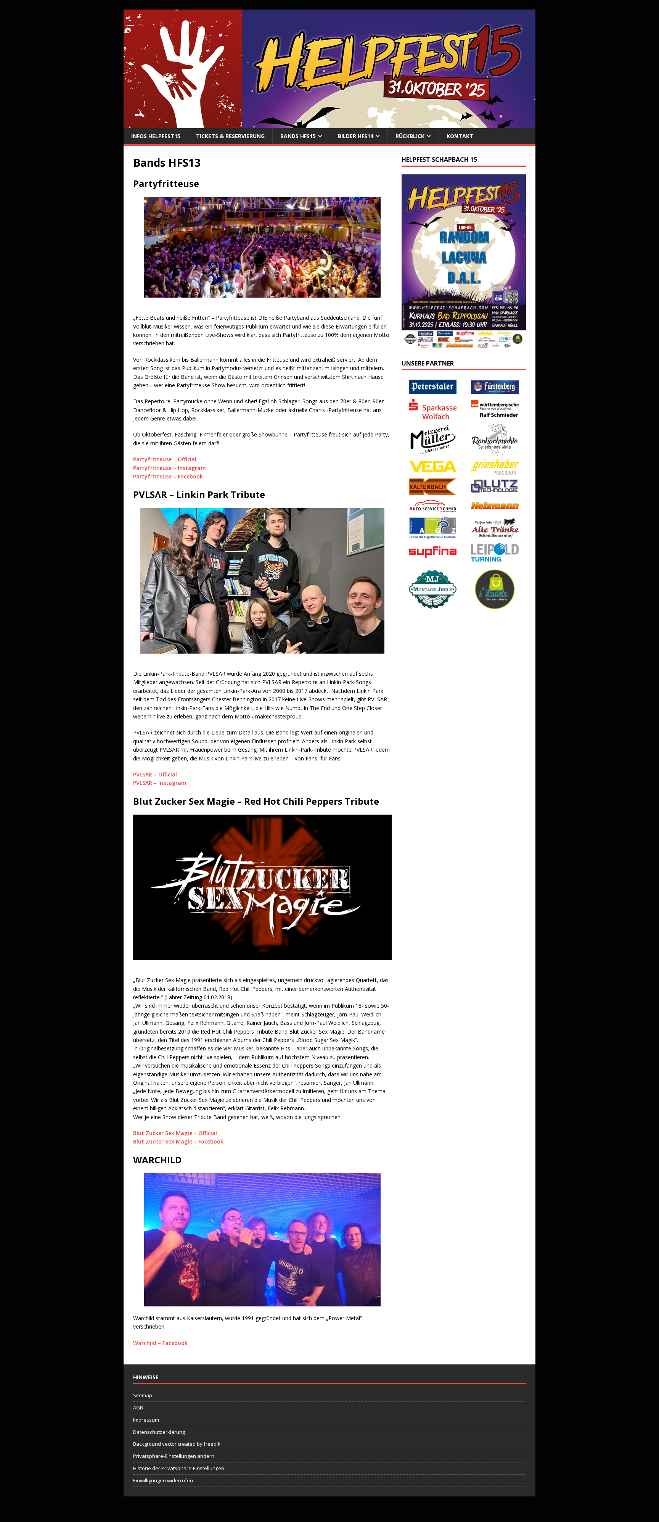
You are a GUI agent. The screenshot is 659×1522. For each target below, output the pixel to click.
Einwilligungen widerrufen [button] (163, 1480)
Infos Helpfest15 (155, 136)
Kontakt (460, 136)
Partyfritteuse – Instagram (169, 468)
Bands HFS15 (298, 136)
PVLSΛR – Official (155, 774)
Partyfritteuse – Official (164, 459)
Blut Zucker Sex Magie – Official (175, 1133)
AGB (138, 1407)
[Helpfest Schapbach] (329, 123)
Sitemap (142, 1395)
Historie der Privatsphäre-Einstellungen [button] (178, 1468)
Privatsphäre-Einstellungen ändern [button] (173, 1456)
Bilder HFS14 (355, 136)
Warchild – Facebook (160, 1342)
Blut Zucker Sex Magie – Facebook (178, 1141)
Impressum (146, 1419)
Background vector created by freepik (176, 1443)
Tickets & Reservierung (230, 136)
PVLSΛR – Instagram (159, 782)
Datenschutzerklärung (159, 1432)
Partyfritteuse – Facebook (168, 476)
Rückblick (409, 136)
